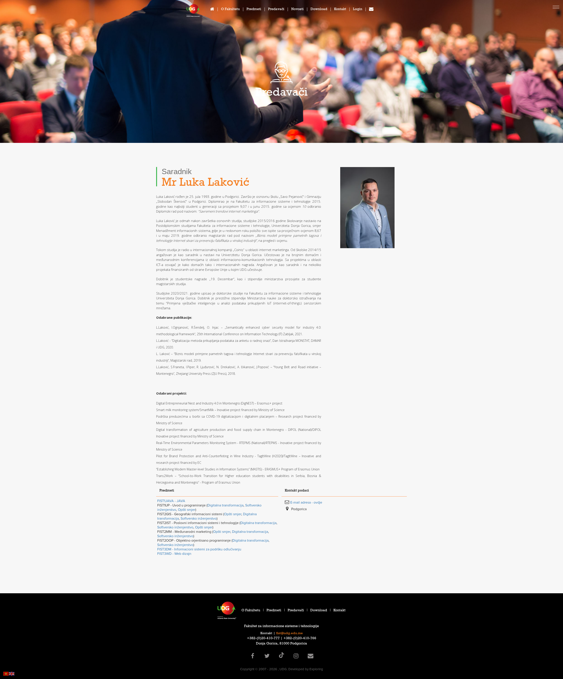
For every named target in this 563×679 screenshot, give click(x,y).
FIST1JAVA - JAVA (171, 501)
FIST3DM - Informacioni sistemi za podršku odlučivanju (199, 549)
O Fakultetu (230, 9)
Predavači (276, 9)
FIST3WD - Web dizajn (174, 553)
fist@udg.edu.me (289, 633)
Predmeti (254, 9)
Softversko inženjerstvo (199, 518)
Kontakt (340, 9)
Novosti (297, 9)
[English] (12, 673)
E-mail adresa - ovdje (306, 502)
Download (319, 9)
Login (357, 9)
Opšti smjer (186, 510)
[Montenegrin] (6, 673)
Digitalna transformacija (225, 505)
